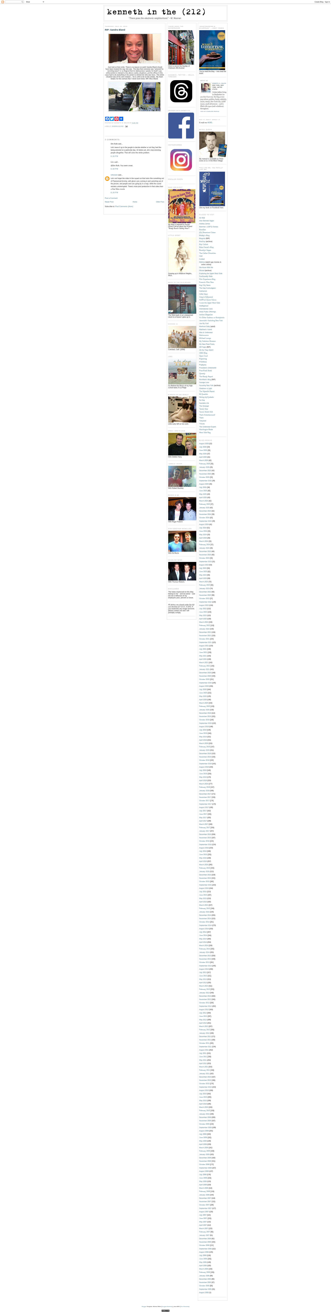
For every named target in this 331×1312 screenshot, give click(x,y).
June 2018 (203, 774)
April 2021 (203, 659)
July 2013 (202, 972)
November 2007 (205, 1202)
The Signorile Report (207, 391)
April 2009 (203, 1144)
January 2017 (204, 831)
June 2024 (203, 531)
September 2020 (205, 683)
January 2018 (204, 791)
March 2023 (203, 582)
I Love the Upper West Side (209, 303)
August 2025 (204, 484)
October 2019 (204, 720)
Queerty (202, 374)
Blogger (144, 1306)
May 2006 (203, 1262)
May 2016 (203, 858)
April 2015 (203, 902)
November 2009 (205, 1121)
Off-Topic (202, 347)
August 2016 (204, 848)
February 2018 (204, 787)
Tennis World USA (206, 412)
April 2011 (203, 1063)
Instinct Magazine (206, 315)
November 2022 (205, 595)
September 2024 (205, 521)
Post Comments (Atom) (124, 206)
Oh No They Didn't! (206, 350)
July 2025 (202, 487)
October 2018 (204, 760)
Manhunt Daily (204, 326)
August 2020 (204, 686)
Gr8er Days (203, 294)
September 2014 (205, 925)
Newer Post (109, 202)
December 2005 (205, 1279)
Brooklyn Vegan (205, 250)
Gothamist (203, 291)
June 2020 (203, 693)
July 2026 (202, 447)
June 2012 (203, 1016)
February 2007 (204, 1232)
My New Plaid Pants (207, 344)
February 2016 (204, 868)
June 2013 (203, 976)
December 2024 (205, 511)
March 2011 (203, 1067)
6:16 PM (114, 156)
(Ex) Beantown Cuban (207, 232)
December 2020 (205, 673)
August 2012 (204, 1009)
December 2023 (205, 551)
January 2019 (204, 750)
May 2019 (203, 737)
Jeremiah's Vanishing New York (211, 321)
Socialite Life (204, 403)
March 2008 (203, 1188)
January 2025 (204, 508)
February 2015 (204, 908)
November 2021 (205, 636)
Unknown (114, 175)
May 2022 (203, 615)
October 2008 (204, 1164)
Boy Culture (203, 244)
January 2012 (204, 1033)
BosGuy (202, 241)
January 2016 (204, 871)
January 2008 (204, 1195)
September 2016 (205, 844)
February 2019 (204, 747)
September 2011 (205, 1047)
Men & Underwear (206, 332)
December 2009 (205, 1117)
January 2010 (204, 1114)
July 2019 (202, 730)
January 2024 (204, 548)
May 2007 (203, 1222)
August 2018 (204, 767)
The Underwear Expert (207, 427)
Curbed (202, 259)
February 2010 (204, 1111)
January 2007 (204, 1235)
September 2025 (205, 481)
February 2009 (204, 1151)
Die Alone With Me (206, 267)
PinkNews (203, 362)
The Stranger (204, 406)
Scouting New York (206, 385)
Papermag (203, 359)
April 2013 (203, 983)
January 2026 (204, 467)
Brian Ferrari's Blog (206, 247)
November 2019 (205, 716)
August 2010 (204, 1090)
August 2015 (204, 888)
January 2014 (204, 952)
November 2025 (205, 474)
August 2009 (204, 1131)
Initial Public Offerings (207, 312)
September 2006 (205, 1249)
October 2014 (204, 922)
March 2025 (203, 501)
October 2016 (204, 841)
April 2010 (203, 1104)
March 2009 (203, 1148)
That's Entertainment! (207, 415)
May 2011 (202, 1060)
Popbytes (202, 365)
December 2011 (205, 1036)
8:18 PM (114, 192)
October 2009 (204, 1124)
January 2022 (204, 629)
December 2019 (205, 713)
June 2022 (203, 612)
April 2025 (203, 497)
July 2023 (202, 568)
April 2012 (203, 1023)
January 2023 (204, 588)
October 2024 (204, 518)
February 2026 (204, 464)
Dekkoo (202, 262)
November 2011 (205, 1040)
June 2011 (203, 1057)
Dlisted (201, 270)
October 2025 (204, 477)
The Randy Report (206, 377)
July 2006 (202, 1255)
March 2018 (203, 784)
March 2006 (203, 1269)
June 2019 (203, 733)
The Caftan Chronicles (207, 253)
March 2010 (203, 1107)
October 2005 (204, 1286)
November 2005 (205, 1282)
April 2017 (203, 821)
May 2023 (203, 575)
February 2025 (204, 504)
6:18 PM (114, 169)
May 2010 (203, 1100)
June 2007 (203, 1218)
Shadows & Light (205, 388)
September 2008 (205, 1168)
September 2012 (205, 1006)
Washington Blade (206, 430)
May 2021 (203, 656)
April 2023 (203, 578)
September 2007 (205, 1208)
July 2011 (202, 1053)
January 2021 (204, 669)
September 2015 (205, 885)
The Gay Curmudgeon (207, 288)
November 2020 (205, 676)
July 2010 (202, 1094)
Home (135, 202)
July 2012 (202, 1013)
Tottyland (202, 421)
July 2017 (202, 811)
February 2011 (204, 1070)
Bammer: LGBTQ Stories (208, 227)
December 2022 (205, 592)
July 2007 (202, 1215)
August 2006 (204, 1252)
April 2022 (203, 619)
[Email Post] (126, 126)
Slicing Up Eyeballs (206, 397)
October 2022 (204, 599)
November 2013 (205, 959)
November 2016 (205, 838)
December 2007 (205, 1198)
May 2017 (203, 817)
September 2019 (205, 723)
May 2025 (203, 494)
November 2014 (205, 919)
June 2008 (203, 1178)
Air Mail (202, 218)
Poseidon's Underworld (207, 368)
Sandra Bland (117, 126)
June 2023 (203, 572)
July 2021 (202, 649)
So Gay (202, 400)
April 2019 (203, 740)
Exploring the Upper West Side (210, 273)
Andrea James (204, 224)
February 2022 (204, 625)
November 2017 (205, 797)
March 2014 (203, 945)
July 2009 (202, 1134)
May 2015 (203, 898)
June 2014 (203, 935)
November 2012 (205, 999)
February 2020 (204, 706)
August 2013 (204, 969)
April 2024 (203, 538)
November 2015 (205, 878)
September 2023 (205, 561)
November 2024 (205, 514)
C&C (201, 256)
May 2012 (203, 1020)
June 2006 (203, 1259)
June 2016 (203, 855)
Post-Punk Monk (205, 371)
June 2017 (203, 814)
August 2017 (204, 807)
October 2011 (204, 1043)
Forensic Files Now (206, 282)
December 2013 (205, 956)
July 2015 (202, 892)
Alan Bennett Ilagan (206, 221)
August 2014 (204, 929)
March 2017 (203, 824)
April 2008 (203, 1185)
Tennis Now (203, 409)
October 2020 (204, 679)
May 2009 (203, 1141)
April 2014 (203, 942)
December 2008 (205, 1158)
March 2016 (203, 865)
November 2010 (205, 1080)
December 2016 (205, 834)
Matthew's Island (205, 329)
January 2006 (204, 1276)
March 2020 (203, 703)
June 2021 (203, 652)
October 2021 (204, 639)
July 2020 (202, 689)
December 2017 (205, 794)
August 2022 (204, 605)
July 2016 (202, 851)
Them (201, 418)
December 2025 (205, 470)
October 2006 (204, 1245)
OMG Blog (203, 353)
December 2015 (205, 875)
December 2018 (205, 753)
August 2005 (204, 1292)
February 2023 (204, 585)
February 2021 (204, 666)
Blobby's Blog (204, 235)
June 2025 (203, 491)
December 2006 (205, 1239)
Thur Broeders (184, 1306)
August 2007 (204, 1212)
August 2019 (204, 727)
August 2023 (204, 565)
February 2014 (204, 949)
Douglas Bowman (167, 1306)
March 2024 (203, 541)
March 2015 (203, 905)
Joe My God (203, 323)
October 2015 (204, 881)
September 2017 (205, 804)
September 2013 (205, 966)
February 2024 (204, 545)
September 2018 (205, 764)
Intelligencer (203, 306)
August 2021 (204, 646)
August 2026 (204, 444)
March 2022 (203, 622)
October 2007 (204, 1205)
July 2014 (202, 932)
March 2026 (203, 460)
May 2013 (203, 979)
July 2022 (202, 609)
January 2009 (204, 1154)
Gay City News (204, 285)
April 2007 (203, 1225)
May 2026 (203, 454)
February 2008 (204, 1191)
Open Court (203, 356)
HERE (209, 123)
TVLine (202, 424)
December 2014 (205, 915)
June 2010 (203, 1097)
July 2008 (202, 1175)
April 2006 (203, 1266)
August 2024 (204, 524)
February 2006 (204, 1272)
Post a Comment (111, 198)
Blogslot (202, 238)
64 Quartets (203, 394)
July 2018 (202, 770)
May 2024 (203, 535)
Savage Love (204, 382)
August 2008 (204, 1171)
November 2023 (205, 555)
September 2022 (205, 602)
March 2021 (203, 663)
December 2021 (205, 632)
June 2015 (203, 895)
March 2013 (203, 986)
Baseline (202, 230)
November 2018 (205, 757)
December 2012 (205, 996)
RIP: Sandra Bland (115, 30)
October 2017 (204, 801)
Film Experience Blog (207, 279)
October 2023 (204, 558)
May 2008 (203, 1181)
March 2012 (203, 1026)
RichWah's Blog (205, 380)
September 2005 (205, 1289)
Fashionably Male (205, 276)
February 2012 (204, 1030)
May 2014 (203, 939)
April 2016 (203, 861)
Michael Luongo (205, 338)
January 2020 (204, 710)
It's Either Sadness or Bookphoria (211, 318)
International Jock (206, 309)
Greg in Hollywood (206, 297)
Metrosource (204, 335)
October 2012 (204, 1003)
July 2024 (202, 528)
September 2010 (205, 1087)
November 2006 (205, 1242)
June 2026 (203, 450)
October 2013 (204, 962)
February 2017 (204, 828)
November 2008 (205, 1161)
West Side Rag (204, 433)
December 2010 (205, 1077)
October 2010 (204, 1084)
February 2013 (204, 989)
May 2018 (203, 777)
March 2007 (203, 1228)
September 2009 (205, 1127)
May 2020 (203, 696)
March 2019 (203, 743)
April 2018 (203, 780)
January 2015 (204, 912)
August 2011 (204, 1050)
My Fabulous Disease (207, 341)
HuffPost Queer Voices (207, 300)
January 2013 (204, 993)
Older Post (160, 202)
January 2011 (204, 1074)
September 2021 (205, 642)
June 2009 (203, 1138)
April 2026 (203, 457)
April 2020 (203, 700)
